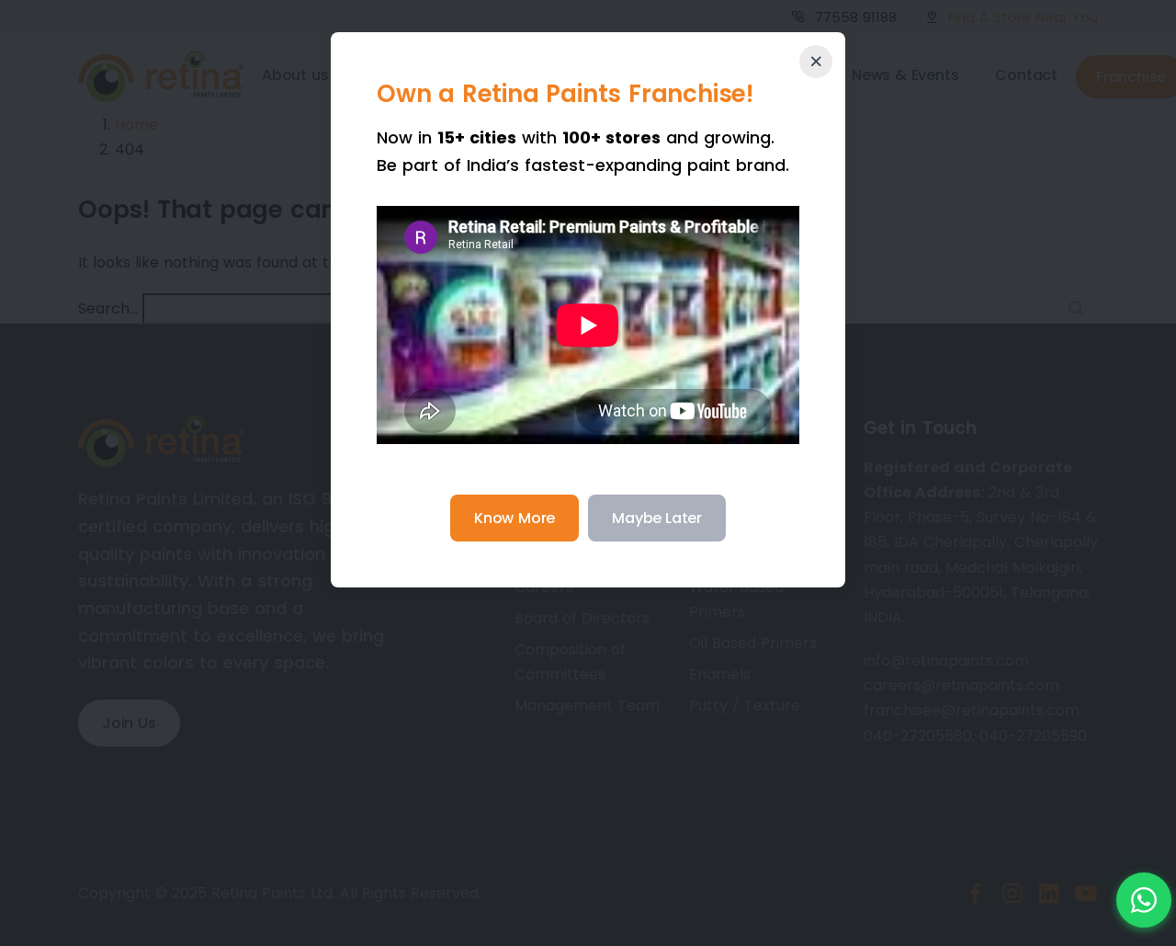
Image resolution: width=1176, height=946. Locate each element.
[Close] (815, 61)
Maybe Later (657, 518)
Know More (514, 518)
